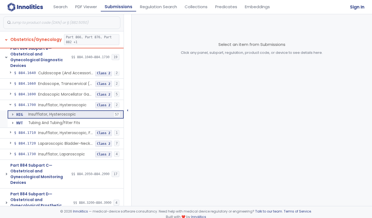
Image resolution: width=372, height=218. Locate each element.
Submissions (118, 7)
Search (60, 7)
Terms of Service (297, 211)
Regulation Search (158, 7)
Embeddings (257, 7)
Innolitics (80, 211)
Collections (196, 7)
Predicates (226, 7)
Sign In (357, 7)
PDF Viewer (86, 7)
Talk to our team (268, 211)
